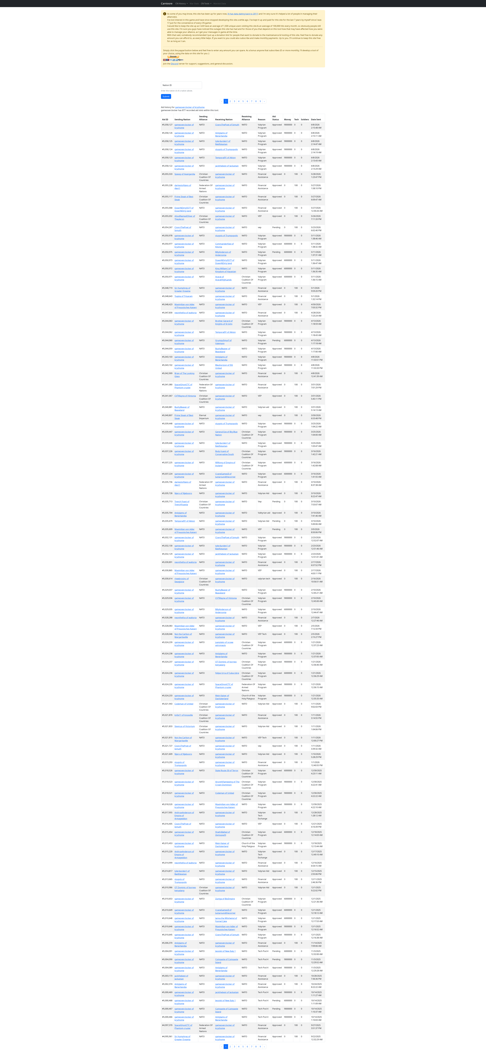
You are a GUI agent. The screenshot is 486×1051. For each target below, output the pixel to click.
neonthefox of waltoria (186, 312)
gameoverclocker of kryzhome (190, 107)
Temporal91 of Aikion (225, 157)
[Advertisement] (207, 75)
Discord (174, 63)
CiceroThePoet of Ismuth (227, 124)
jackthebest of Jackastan (227, 165)
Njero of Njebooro (183, 493)
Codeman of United (184, 703)
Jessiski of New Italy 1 (225, 951)
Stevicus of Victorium (185, 726)
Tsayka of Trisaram (184, 296)
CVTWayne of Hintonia (185, 395)
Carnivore (166, 3)
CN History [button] (180, 3)
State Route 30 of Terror (226, 770)
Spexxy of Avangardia (185, 174)
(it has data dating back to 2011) (243, 13)
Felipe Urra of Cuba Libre (227, 673)
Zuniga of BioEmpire (225, 898)
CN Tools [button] (205, 3)
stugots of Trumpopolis (226, 149)
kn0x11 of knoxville (184, 715)
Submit (166, 96)
